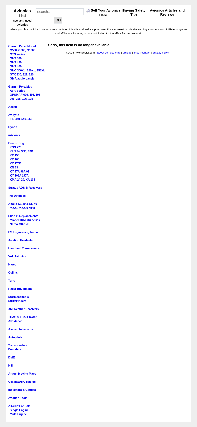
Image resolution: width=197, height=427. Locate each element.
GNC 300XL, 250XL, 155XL (27, 70)
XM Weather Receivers (23, 309)
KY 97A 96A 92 (19, 171)
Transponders (17, 345)
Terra (11, 280)
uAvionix (14, 135)
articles (127, 52)
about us (102, 52)
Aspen (12, 106)
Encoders (14, 349)
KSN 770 (15, 147)
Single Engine (19, 410)
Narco (12, 264)
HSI (10, 365)
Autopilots (15, 337)
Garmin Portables (20, 86)
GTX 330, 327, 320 (21, 74)
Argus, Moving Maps (22, 373)
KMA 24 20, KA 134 (22, 179)
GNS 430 (16, 62)
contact (145, 52)
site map (115, 52)
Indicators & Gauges (22, 389)
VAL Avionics (17, 256)
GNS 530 (16, 58)
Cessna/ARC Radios (22, 381)
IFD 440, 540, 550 (21, 119)
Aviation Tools (17, 397)
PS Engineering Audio (23, 232)
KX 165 (14, 159)
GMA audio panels (22, 78)
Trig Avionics (17, 195)
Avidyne (13, 114)
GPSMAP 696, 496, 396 (25, 94)
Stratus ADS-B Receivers (25, 187)
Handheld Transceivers (23, 248)
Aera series (17, 90)
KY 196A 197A (19, 175)
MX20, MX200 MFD (22, 207)
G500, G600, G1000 (22, 50)
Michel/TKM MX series (25, 220)
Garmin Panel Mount (22, 46)
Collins (13, 272)
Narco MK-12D (19, 224)
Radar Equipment (20, 288)
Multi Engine (18, 414)
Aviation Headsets (20, 240)
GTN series (17, 54)
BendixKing (16, 143)
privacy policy (161, 52)
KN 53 (14, 167)
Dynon (12, 127)
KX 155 (14, 155)
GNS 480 (16, 66)
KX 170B (15, 163)
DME (11, 357)
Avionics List (22, 13)
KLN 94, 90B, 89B (21, 151)
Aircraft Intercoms (20, 329)
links (136, 52)
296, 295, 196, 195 (21, 98)
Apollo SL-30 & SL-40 (22, 203)
